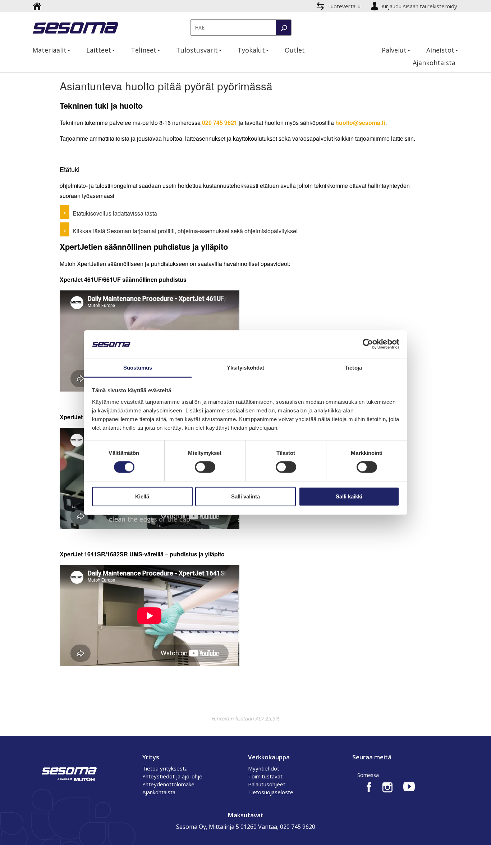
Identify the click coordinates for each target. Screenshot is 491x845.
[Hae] (283, 27)
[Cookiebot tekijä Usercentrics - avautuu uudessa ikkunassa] (367, 344)
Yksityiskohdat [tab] (245, 368)
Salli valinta (245, 496)
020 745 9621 (219, 122)
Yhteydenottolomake (168, 784)
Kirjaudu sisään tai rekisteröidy (420, 6)
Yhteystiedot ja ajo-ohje (172, 776)
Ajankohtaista (158, 792)
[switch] (205, 467)
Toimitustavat (265, 776)
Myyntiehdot (263, 768)
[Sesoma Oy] (75, 28)
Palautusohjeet (266, 784)
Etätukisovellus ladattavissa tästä (115, 213)
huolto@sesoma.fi (360, 122)
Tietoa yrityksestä (165, 768)
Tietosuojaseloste (270, 792)
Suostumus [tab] (137, 368)
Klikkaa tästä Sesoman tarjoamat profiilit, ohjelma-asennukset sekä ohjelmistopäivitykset (185, 231)
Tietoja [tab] (353, 368)
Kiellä (142, 496)
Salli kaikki (349, 496)
